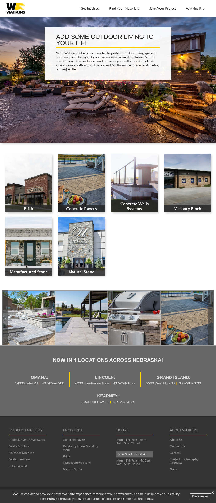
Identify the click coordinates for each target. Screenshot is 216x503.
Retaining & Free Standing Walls (80, 447)
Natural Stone (72, 469)
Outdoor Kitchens (21, 452)
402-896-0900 (53, 383)
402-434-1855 (124, 383)
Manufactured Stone (77, 462)
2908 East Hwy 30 (95, 401)
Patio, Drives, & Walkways (27, 439)
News (173, 469)
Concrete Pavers (74, 439)
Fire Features (18, 465)
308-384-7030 (190, 383)
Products (72, 430)
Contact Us (177, 446)
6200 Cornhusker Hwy (92, 383)
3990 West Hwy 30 (160, 383)
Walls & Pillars (19, 446)
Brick (66, 456)
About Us (176, 439)
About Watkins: (184, 430)
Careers (175, 452)
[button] (5, 317)
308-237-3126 (124, 401)
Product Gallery (25, 430)
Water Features (19, 459)
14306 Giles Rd (26, 383)
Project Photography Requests (184, 461)
